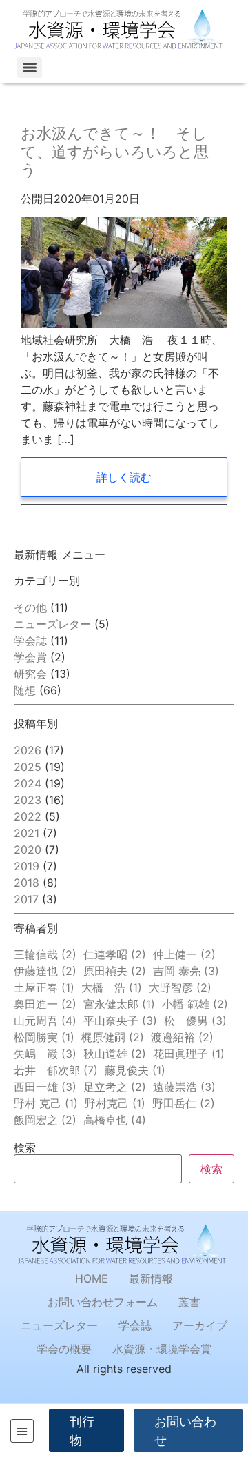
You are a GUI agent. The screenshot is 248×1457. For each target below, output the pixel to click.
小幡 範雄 (195, 1004)
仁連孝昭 (114, 954)
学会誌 (30, 640)
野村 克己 (46, 1103)
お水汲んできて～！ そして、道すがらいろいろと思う (115, 151)
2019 (26, 866)
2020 (27, 849)
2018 (26, 883)
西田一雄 (45, 1087)
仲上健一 (184, 954)
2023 (27, 800)
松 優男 (195, 1020)
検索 (25, 1147)
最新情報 (151, 1278)
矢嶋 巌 (45, 1054)
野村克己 (115, 1103)
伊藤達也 (45, 971)
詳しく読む (124, 477)
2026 (27, 750)
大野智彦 (180, 987)
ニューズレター (52, 624)
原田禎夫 (114, 971)
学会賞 (30, 657)
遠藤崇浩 (184, 1087)
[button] (22, 1431)
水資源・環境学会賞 (161, 1349)
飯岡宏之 (45, 1120)
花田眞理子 (189, 1054)
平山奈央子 (120, 1020)
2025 (27, 767)
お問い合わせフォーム (103, 1302)
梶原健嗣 (112, 1037)
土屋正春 (44, 987)
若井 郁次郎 (56, 1070)
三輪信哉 (45, 954)
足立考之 (114, 1087)
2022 (27, 816)
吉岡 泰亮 (186, 971)
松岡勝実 (44, 1037)
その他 (30, 607)
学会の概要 (64, 1349)
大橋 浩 (111, 987)
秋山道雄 (114, 1054)
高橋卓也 (114, 1120)
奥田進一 (45, 1004)
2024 (27, 783)
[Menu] (29, 67)
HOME (91, 1278)
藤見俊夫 (135, 1070)
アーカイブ (199, 1325)
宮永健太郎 (119, 1004)
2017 (26, 899)
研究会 (30, 674)
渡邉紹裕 (182, 1037)
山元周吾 (45, 1020)
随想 (25, 690)
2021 (26, 833)
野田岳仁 (183, 1103)
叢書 (189, 1302)
